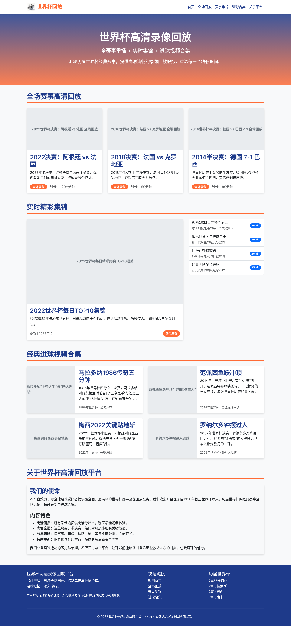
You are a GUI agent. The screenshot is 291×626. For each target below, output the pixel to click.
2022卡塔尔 (218, 581)
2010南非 (216, 597)
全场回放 (205, 7)
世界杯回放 (49, 7)
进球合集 (239, 7)
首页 (191, 7)
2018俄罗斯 (218, 586)
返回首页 (155, 581)
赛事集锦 (222, 7)
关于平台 (256, 7)
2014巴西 (216, 591)
